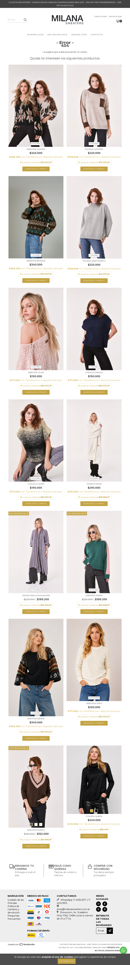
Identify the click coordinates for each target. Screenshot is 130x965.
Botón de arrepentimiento (108, 951)
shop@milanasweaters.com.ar (73, 909)
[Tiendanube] (21, 945)
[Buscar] (25, 19)
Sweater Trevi (94, 703)
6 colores (94, 478)
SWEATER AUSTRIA (36, 149)
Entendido (66, 961)
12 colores (94, 698)
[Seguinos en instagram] (98, 903)
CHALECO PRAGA (94, 372)
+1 (40, 824)
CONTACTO (96, 34)
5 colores (94, 144)
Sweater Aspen (94, 595)
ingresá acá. (113, 948)
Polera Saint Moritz (94, 261)
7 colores (94, 255)
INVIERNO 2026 (35, 34)
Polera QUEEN (94, 816)
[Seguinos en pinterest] (104, 909)
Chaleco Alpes (36, 484)
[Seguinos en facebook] (104, 903)
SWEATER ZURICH (36, 830)
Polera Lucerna (94, 149)
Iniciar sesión (115, 16)
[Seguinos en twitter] (98, 909)
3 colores (35, 144)
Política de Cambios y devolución (14, 909)
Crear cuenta (100, 16)
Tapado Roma (94, 484)
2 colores (36, 255)
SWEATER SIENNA (36, 718)
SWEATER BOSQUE (35, 261)
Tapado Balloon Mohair (36, 595)
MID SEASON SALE (57, 34)
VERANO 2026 (79, 34)
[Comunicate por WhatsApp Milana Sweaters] (123, 950)
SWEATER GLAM (36, 372)
